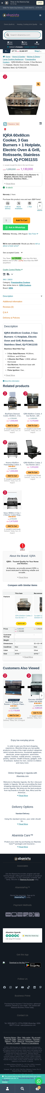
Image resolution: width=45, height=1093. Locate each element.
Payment (36, 1039)
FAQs (14, 1041)
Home (8, 57)
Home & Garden (18, 57)
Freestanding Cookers (20, 282)
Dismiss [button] (5, 1082)
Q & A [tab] (5, 312)
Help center (26, 1037)
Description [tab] (8, 296)
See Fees (32, 234)
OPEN (40, 3)
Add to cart (21, 220)
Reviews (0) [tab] (8, 307)
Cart (35, 1086)
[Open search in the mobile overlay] (22, 35)
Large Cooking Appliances (13, 59)
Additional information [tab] (12, 301)
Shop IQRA (39, 51)
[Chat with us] (38, 1081)
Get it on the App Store (26, 1078)
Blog (19, 1037)
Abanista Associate (27, 879)
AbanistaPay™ (20, 897)
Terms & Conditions (24, 1039)
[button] (38, 84)
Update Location (30, 47)
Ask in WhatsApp (16, 227)
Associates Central (32, 1041)
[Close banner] (2, 3)
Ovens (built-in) (9, 24)
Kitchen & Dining (33, 57)
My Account (7, 1088)
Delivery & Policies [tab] (11, 318)
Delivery (8, 1041)
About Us (21, 1041)
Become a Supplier (13, 1043)
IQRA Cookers (25, 285)
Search (22, 1088)
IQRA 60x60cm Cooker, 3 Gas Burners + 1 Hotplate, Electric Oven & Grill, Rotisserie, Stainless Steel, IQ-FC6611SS (23, 617)
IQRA (11, 288)
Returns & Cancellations (30, 1043)
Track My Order (10, 1039)
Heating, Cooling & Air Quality (27, 24)
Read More (10, 184)
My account (36, 1037)
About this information (11, 381)
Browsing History (10, 1037)
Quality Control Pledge (12, 270)
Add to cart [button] (12, 426)
